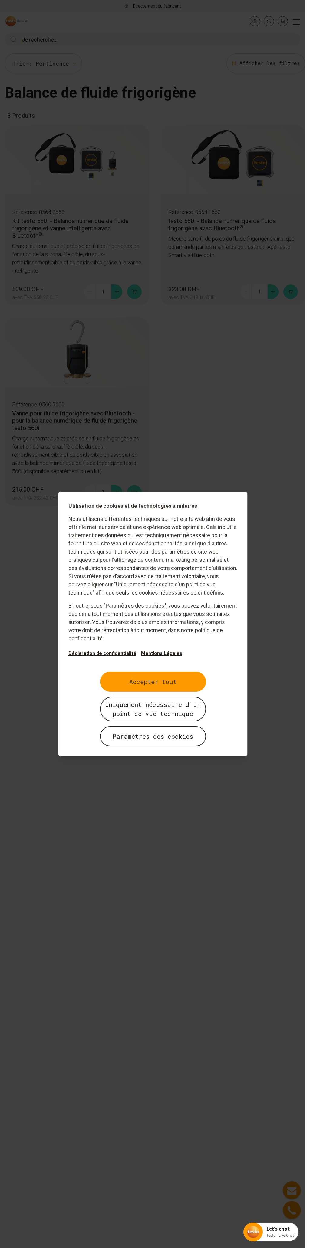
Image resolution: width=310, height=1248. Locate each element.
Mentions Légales (161, 653)
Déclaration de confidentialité (102, 653)
